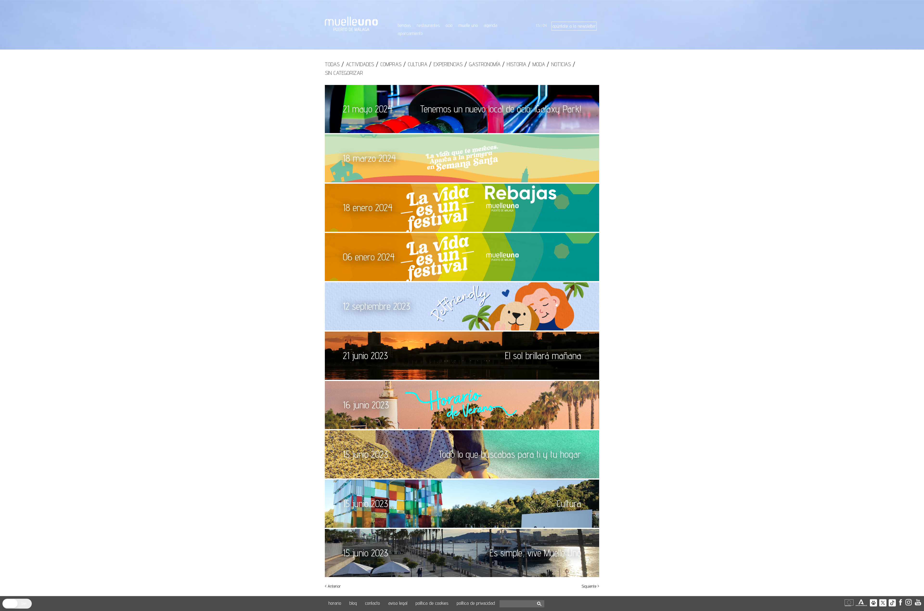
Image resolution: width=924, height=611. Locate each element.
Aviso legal (397, 603)
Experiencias (448, 64)
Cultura (417, 64)
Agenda (490, 25)
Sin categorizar (344, 72)
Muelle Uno (468, 25)
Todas (332, 64)
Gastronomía (484, 64)
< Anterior (333, 586)
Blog (353, 603)
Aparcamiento (410, 33)
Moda (539, 64)
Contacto (372, 603)
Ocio (449, 25)
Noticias (561, 64)
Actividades (360, 64)
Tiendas (404, 25)
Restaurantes (428, 25)
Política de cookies (432, 603)
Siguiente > (590, 586)
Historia (516, 64)
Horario (334, 603)
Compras (391, 64)
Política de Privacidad (476, 603)
